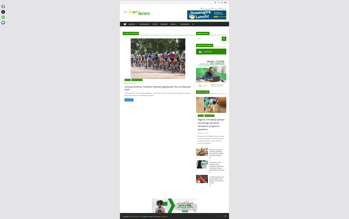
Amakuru (132, 24)
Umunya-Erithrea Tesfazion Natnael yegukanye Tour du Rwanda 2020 (158, 88)
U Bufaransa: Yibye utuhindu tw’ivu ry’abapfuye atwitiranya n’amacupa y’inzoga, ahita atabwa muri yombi (217, 166)
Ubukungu (164, 24)
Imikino (173, 24)
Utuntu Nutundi (209, 115)
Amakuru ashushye (137, 80)
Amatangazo (184, 24)
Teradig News (207, 51)
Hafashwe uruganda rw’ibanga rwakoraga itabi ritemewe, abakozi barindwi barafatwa (216, 152)
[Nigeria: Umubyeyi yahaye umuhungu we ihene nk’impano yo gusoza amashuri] (211, 105)
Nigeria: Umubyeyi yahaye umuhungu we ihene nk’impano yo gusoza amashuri (211, 124)
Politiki (155, 24)
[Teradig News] (125, 24)
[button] (136, 24)
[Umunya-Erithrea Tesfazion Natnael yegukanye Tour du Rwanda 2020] (158, 58)
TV (193, 24)
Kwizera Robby (132, 83)
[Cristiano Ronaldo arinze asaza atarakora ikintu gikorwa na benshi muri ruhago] (202, 181)
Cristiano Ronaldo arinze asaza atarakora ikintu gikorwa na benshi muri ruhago (216, 180)
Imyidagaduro (144, 24)
